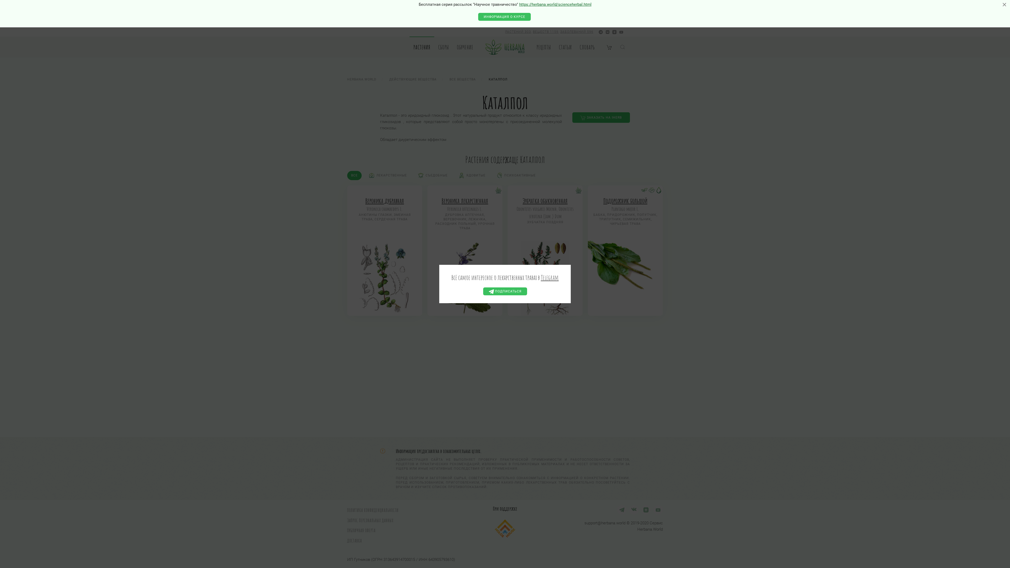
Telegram (550, 277)
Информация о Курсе (504, 17)
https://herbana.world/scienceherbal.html (555, 4)
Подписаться (508, 291)
